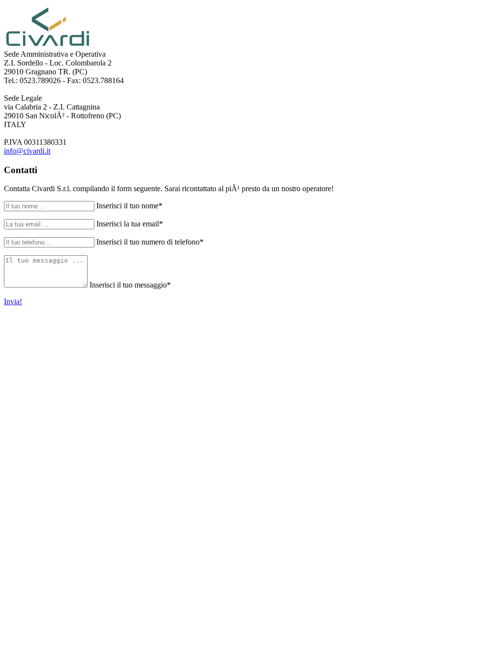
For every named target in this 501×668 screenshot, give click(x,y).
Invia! (13, 301)
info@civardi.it (27, 151)
